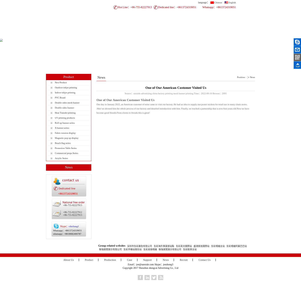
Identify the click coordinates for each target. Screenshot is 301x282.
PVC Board (60, 97)
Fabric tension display (65, 133)
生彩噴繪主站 (218, 246)
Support (168, 35)
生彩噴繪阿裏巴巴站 (236, 246)
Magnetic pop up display (67, 138)
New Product (61, 82)
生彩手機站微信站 (133, 249)
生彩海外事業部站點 (164, 246)
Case (149, 35)
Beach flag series (63, 143)
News (188, 35)
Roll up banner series (65, 123)
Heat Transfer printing (65, 112)
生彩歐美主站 (190, 249)
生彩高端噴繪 (150, 249)
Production (131, 35)
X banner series (62, 128)
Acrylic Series (61, 158)
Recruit (207, 35)
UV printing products (65, 118)
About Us (92, 35)
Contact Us (226, 35)
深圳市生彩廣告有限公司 (139, 246)
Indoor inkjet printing (65, 92)
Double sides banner (64, 107)
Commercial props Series (66, 153)
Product (111, 35)
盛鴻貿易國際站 (201, 246)
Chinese (218, 2)
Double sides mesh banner (67, 102)
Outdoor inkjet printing (66, 87)
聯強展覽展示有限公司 (110, 249)
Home (73, 35)
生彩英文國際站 (184, 246)
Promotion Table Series (66, 148)
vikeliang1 (74, 226)
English (232, 2)
